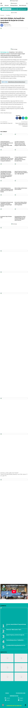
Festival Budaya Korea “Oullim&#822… (15, 640)
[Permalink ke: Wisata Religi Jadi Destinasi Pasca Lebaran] (21, 183)
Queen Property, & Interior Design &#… (15, 634)
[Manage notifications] (3, 705)
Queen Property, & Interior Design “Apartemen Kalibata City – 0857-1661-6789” (21, 172)
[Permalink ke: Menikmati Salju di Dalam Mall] (6, 211)
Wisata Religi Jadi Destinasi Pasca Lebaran (21, 188)
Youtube (8, 700)
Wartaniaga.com (4, 52)
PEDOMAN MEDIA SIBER (20, 693)
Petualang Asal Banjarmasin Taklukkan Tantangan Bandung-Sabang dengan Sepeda (6, 204)
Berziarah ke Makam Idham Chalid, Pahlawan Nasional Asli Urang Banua (21, 203)
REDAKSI (7, 693)
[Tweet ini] (20, 118)
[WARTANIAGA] (14, 3)
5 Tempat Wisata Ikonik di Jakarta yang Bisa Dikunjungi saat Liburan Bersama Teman (20, 159)
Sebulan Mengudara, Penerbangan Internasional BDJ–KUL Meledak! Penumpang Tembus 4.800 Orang (6, 144)
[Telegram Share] (23, 118)
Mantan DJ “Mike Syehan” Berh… (14, 629)
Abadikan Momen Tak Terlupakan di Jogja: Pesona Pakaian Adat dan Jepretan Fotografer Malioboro (6, 159)
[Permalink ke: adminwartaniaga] (1, 25)
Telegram (21, 700)
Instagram (21, 698)
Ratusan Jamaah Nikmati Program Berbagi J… (16, 625)
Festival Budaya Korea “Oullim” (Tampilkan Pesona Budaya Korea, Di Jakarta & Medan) (6, 189)
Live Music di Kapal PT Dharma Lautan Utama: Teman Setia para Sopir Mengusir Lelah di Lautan (20, 143)
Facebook (8, 698)
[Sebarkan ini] (17, 118)
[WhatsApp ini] (26, 118)
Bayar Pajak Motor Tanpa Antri (6, 122)
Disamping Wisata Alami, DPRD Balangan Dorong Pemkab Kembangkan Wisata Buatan (20, 218)
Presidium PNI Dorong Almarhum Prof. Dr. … (15, 646)
